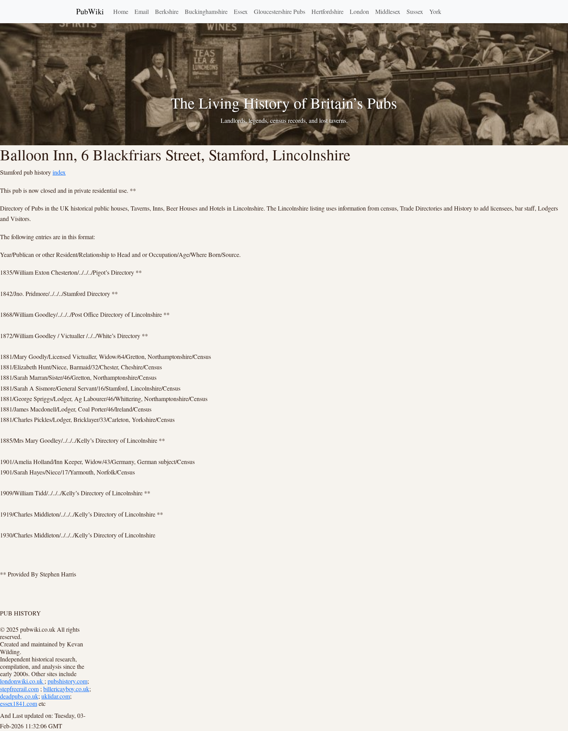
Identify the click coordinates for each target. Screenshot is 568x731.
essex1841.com (18, 703)
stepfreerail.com (19, 689)
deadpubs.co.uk (19, 696)
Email (141, 11)
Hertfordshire (327, 11)
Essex (241, 11)
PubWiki (90, 11)
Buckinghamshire (206, 11)
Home (120, 11)
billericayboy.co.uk (66, 689)
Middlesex (387, 11)
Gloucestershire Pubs (279, 11)
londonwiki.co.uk (22, 681)
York (435, 11)
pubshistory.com (67, 681)
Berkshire (167, 11)
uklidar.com (55, 696)
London (359, 11)
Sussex (414, 11)
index (59, 172)
